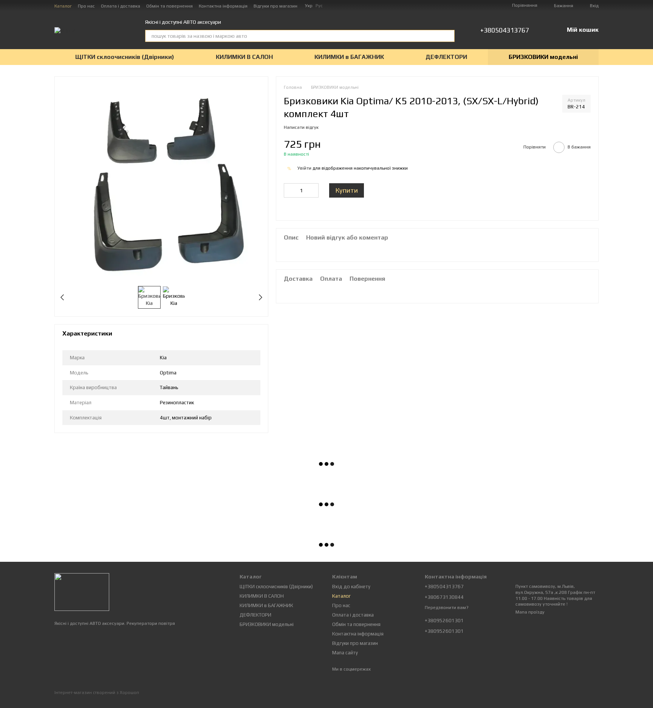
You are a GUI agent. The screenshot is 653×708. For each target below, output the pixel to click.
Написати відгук (301, 127)
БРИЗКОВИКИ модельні (543, 56)
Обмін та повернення (169, 6)
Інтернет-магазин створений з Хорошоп (96, 692)
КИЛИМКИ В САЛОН (244, 56)
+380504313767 (504, 30)
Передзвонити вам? (447, 607)
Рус (319, 5)
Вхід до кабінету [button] (351, 586)
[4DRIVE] (81, 591)
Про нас (86, 6)
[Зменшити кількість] (289, 190)
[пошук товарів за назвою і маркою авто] (449, 36)
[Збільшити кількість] (313, 190)
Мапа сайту (345, 652)
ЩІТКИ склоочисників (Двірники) (124, 56)
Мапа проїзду (530, 612)
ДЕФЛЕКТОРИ (446, 56)
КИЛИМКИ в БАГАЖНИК (349, 56)
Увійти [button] (304, 168)
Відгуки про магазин (275, 6)
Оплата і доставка (120, 6)
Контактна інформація (223, 6)
